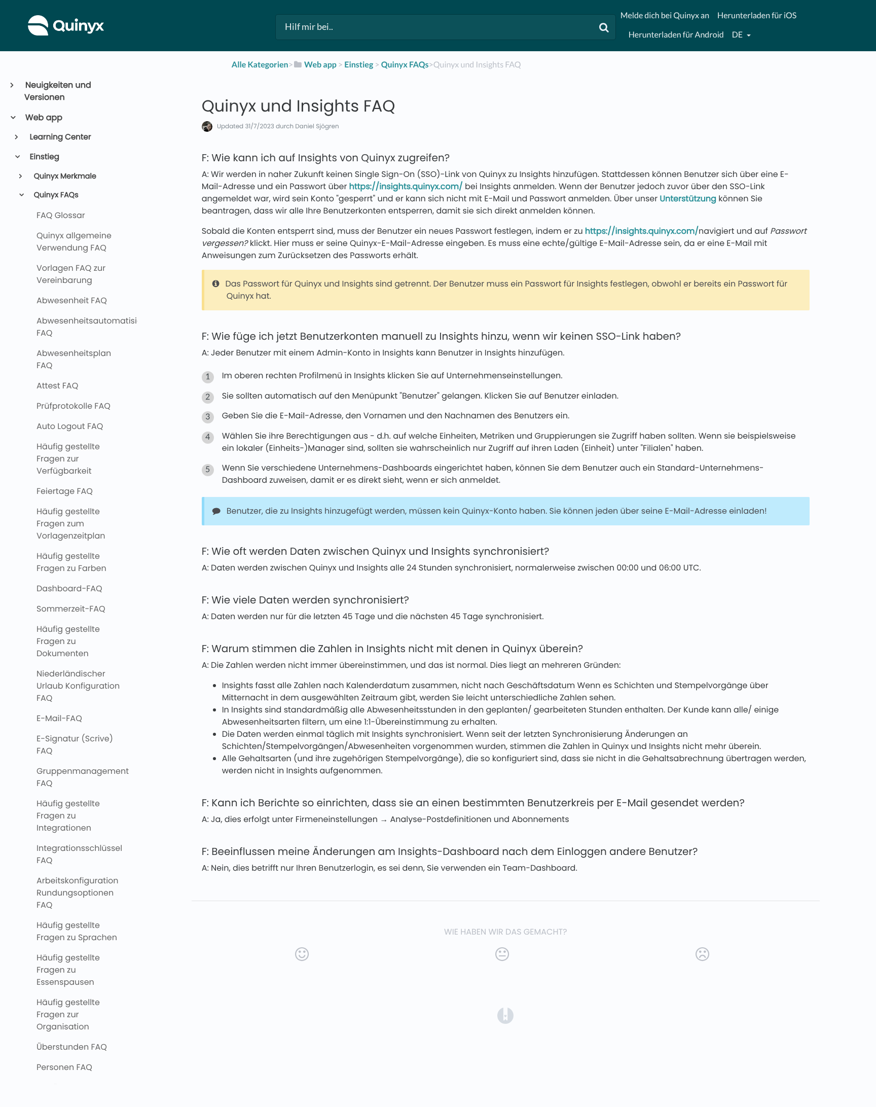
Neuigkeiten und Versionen (57, 91)
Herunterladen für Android (676, 35)
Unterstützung (688, 198)
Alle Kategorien (260, 64)
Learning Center (59, 137)
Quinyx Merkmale (64, 176)
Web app (43, 117)
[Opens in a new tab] (505, 1015)
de (738, 35)
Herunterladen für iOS (756, 15)
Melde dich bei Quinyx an (664, 15)
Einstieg (43, 157)
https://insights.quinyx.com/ (406, 186)
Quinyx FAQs (55, 195)
